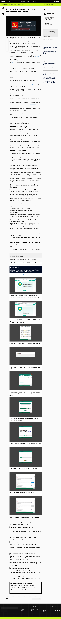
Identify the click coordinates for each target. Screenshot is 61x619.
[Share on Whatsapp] (7, 44)
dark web (37, 56)
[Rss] (59, 610)
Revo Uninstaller (47, 25)
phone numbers (33, 104)
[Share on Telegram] (7, 48)
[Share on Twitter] (7, 42)
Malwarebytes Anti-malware (49, 17)
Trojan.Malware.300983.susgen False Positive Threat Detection (24, 592)
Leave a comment (37, 598)
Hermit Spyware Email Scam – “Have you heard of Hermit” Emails (50, 82)
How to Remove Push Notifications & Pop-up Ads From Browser (49, 73)
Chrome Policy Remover (48, 24)
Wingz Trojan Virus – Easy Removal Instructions (21, 589)
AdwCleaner (46, 22)
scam (12, 62)
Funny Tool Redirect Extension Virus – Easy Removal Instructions (49, 68)
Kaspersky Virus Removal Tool (26, 274)
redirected (30, 84)
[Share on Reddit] (7, 46)
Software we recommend (50, 9)
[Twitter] (55, 610)
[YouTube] (57, 610)
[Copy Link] (7, 50)
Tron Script (46, 26)
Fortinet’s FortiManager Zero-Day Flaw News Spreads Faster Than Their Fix (50, 52)
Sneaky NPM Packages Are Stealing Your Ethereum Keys (49, 57)
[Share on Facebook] (7, 40)
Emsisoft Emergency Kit (48, 18)
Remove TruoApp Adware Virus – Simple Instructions (50, 64)
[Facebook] (53, 610)
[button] (3, 8)
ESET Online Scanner (48, 20)
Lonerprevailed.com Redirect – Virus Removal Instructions (23, 587)
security (11, 250)
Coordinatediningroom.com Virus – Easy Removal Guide (22, 585)
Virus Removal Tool (48, 19)
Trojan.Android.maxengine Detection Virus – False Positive (49, 78)
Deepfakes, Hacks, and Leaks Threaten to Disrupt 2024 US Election (49, 43)
